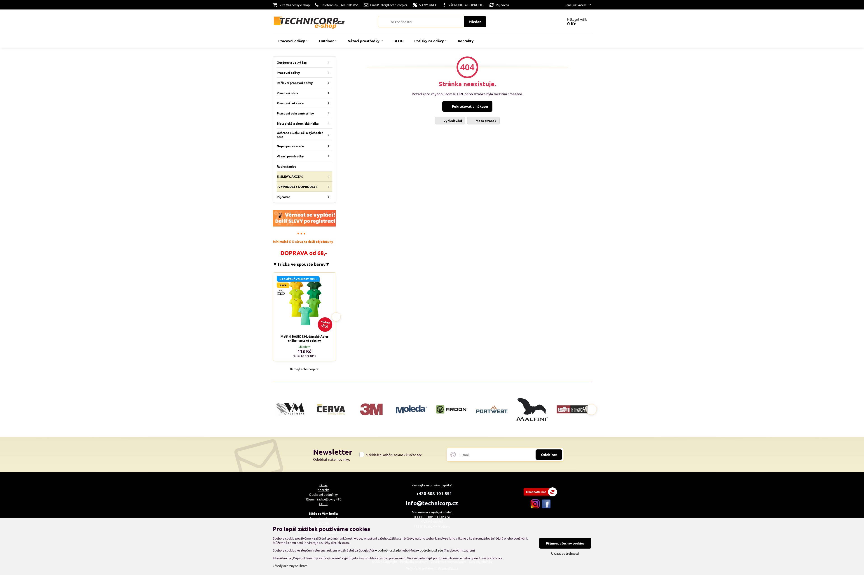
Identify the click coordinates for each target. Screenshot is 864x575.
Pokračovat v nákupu (469, 106)
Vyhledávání (452, 121)
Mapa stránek (485, 121)
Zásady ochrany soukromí (290, 565)
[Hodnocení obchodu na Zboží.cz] (540, 495)
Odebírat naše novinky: (331, 459)
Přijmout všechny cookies (565, 543)
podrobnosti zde (389, 550)
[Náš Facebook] (546, 507)
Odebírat (549, 454)
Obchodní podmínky (323, 494)
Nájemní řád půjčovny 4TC (323, 499)
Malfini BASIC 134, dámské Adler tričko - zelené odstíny (304, 338)
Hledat (475, 21)
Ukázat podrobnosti (565, 553)
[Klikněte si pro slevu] (304, 225)
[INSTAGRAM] (535, 507)
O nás (323, 485)
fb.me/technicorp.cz (304, 369)
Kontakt (323, 490)
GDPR (323, 504)
